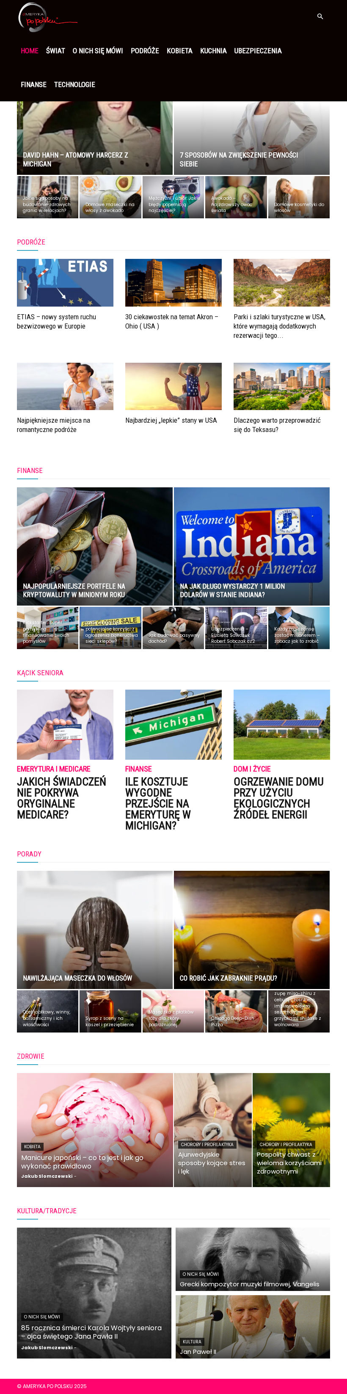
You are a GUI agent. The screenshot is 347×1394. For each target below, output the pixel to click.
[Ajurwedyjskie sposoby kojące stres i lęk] (213, 1130)
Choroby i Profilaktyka (207, 1144)
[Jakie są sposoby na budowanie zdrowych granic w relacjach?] (47, 197)
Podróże (145, 50)
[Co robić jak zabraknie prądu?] (252, 938)
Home (30, 50)
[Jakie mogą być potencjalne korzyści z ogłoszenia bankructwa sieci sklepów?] (110, 628)
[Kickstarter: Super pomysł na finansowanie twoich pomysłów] (47, 628)
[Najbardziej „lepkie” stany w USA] (173, 386)
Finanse (34, 84)
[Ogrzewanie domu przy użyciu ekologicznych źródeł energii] (282, 724)
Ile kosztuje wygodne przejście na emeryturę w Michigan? (158, 803)
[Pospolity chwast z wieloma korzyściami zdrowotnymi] (291, 1130)
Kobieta (180, 50)
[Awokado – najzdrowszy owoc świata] (236, 197)
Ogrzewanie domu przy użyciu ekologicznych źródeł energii (279, 798)
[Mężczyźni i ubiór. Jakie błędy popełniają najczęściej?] (173, 197)
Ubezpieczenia (258, 50)
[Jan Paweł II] (253, 1327)
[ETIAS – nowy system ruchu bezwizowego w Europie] (65, 283)
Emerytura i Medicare (54, 769)
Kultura (192, 1342)
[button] (320, 17)
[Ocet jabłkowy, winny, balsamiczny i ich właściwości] (47, 1011)
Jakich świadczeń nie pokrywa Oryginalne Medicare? (61, 798)
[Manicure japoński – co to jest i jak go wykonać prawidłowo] (95, 1130)
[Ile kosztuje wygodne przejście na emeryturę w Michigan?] (173, 724)
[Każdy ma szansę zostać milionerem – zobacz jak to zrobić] (299, 628)
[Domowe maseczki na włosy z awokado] (110, 197)
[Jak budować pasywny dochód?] (173, 628)
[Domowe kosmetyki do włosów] (299, 197)
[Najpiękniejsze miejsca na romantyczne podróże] (65, 386)
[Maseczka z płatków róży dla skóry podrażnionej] (173, 1011)
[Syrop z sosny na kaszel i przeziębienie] (110, 1011)
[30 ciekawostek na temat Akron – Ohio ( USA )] (173, 283)
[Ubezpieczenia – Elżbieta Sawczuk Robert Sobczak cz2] (236, 628)
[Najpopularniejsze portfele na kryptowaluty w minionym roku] (95, 554)
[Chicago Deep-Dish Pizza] (236, 1011)
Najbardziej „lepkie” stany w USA (171, 420)
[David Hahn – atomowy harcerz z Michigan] (95, 124)
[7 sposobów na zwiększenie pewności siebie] (252, 124)
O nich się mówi (98, 50)
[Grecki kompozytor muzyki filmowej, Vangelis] (253, 1259)
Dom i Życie (252, 769)
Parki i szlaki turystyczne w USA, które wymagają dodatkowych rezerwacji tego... (279, 326)
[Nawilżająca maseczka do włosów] (95, 938)
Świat (55, 50)
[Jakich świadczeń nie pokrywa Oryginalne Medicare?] (65, 724)
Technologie (74, 84)
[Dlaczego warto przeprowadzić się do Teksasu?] (282, 386)
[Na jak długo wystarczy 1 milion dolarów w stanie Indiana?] (252, 554)
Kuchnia (213, 50)
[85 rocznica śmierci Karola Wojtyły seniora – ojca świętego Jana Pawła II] (94, 1293)
